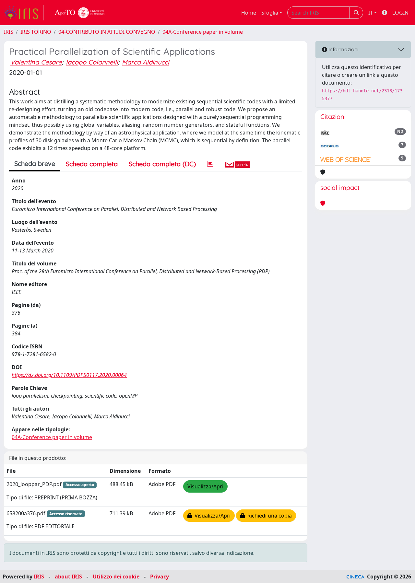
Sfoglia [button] (269, 12)
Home (248, 12)
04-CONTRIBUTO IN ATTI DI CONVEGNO (106, 31)
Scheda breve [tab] (34, 163)
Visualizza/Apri (205, 486)
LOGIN (400, 12)
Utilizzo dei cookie (116, 576)
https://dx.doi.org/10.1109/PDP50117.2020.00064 (69, 375)
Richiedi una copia (268, 515)
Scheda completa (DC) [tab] (162, 164)
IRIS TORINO (35, 31)
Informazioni (342, 49)
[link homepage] (23, 12)
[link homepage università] (80, 12)
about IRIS (68, 576)
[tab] (210, 164)
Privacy (159, 576)
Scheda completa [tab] (92, 164)
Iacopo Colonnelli (92, 62)
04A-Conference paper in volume (202, 31)
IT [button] (370, 12)
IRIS (8, 31)
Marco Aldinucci (145, 62)
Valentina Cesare (36, 62)
